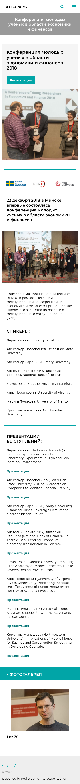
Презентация (18, 471)
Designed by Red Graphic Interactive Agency (34, 778)
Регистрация (21, 80)
